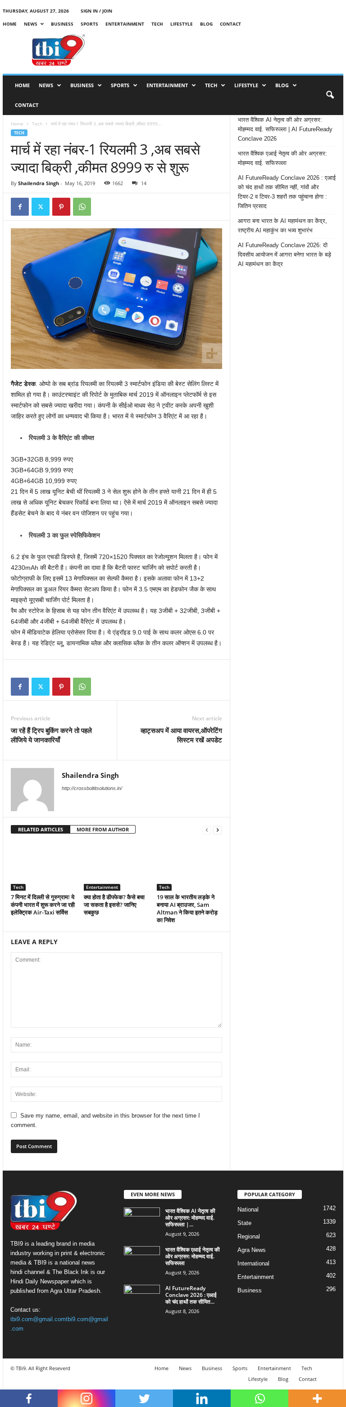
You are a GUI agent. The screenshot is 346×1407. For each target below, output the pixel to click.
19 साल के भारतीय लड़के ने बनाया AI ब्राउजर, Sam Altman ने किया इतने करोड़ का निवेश (187, 908)
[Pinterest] (61, 207)
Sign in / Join (96, 11)
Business (62, 24)
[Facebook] (20, 207)
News (30, 24)
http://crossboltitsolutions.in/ (92, 788)
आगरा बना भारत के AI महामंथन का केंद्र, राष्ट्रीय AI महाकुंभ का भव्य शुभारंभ (282, 225)
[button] (330, 95)
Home (10, 24)
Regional (248, 1236)
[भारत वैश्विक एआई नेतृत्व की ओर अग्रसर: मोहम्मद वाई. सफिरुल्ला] (142, 1259)
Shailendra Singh (38, 183)
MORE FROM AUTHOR (103, 829)
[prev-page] (206, 829)
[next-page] (217, 829)
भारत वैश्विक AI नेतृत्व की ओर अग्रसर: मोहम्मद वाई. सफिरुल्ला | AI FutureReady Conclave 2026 (285, 129)
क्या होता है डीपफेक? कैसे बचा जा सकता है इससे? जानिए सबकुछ (114, 904)
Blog (206, 24)
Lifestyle (181, 24)
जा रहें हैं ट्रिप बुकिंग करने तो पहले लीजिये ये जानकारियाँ (51, 735)
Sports (89, 24)
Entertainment (124, 24)
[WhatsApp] (82, 207)
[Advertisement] (228, 49)
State (244, 1223)
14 (143, 183)
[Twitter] (41, 207)
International (253, 1263)
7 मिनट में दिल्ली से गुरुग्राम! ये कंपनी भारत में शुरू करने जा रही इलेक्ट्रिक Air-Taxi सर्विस (43, 904)
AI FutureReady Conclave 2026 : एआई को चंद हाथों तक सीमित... (191, 1294)
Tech (157, 24)
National (248, 1209)
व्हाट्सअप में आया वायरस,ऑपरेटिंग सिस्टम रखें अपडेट (181, 735)
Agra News (251, 1250)
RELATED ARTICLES (40, 829)
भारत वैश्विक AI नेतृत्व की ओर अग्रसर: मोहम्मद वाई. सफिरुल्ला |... (190, 1217)
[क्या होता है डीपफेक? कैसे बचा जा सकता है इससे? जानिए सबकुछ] (116, 866)
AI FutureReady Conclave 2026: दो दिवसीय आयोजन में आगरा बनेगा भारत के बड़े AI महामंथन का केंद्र (284, 254)
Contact (230, 24)
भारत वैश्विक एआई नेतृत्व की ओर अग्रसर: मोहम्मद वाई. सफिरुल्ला (282, 158)
